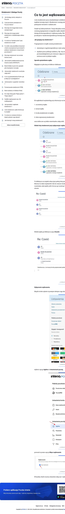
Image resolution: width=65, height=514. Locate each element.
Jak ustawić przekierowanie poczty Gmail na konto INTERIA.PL (14, 62)
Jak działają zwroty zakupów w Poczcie (13, 18)
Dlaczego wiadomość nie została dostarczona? (13, 56)
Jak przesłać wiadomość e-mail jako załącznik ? (14, 72)
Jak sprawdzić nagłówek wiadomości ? (11, 105)
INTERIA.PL (24, 509)
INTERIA (3, 7)
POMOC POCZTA (9, 7)
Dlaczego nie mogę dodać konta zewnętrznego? (13, 29)
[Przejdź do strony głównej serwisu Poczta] (18, 3)
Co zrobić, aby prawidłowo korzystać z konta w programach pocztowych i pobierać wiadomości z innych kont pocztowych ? (14, 49)
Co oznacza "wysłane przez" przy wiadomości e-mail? (13, 41)
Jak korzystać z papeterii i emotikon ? (14, 83)
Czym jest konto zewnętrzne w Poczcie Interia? (12, 24)
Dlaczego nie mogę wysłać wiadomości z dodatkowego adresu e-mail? (14, 35)
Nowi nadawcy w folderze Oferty (13, 90)
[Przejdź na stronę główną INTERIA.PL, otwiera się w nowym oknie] (7, 3)
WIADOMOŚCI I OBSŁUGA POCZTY (20, 7)
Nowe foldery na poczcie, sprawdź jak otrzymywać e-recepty (13, 67)
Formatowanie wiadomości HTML (13, 87)
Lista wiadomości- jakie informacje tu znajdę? (14, 111)
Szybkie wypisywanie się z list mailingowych (12, 100)
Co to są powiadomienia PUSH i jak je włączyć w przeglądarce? (14, 78)
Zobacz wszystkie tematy (13, 125)
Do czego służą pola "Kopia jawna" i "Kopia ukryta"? (14, 95)
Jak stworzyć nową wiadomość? (13, 120)
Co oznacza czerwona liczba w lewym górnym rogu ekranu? (13, 116)
